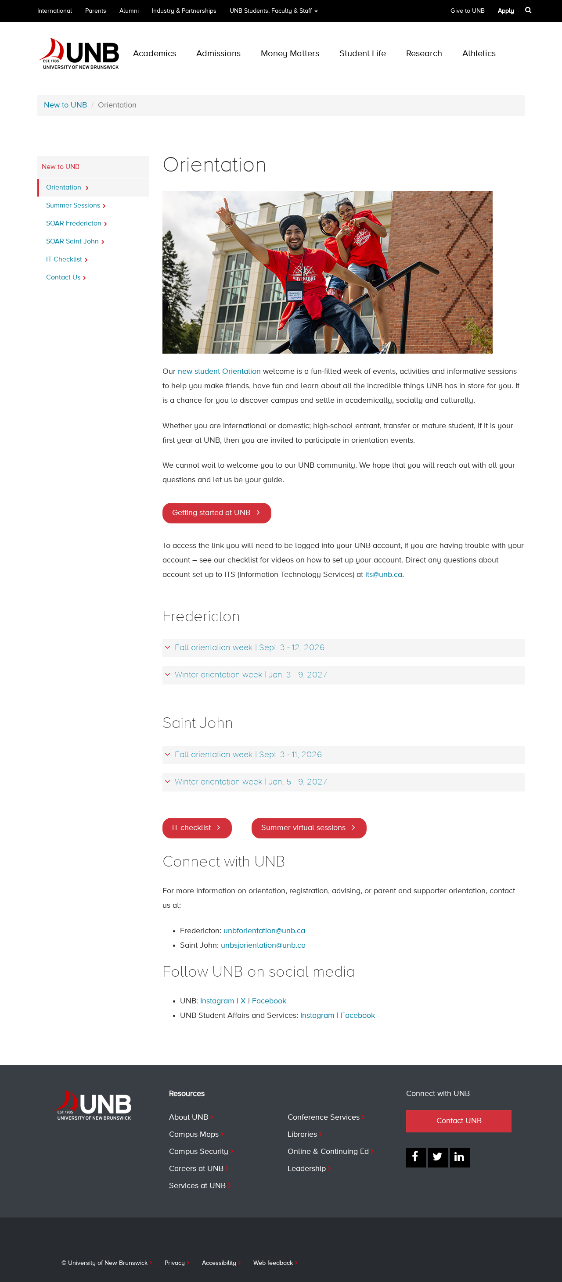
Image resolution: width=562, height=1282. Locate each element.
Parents (95, 11)
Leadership (307, 1169)
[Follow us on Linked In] (460, 1157)
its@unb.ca (383, 575)
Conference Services (324, 1117)
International (54, 11)
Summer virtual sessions (303, 828)
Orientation (64, 187)
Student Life (362, 53)
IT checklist (191, 828)
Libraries (302, 1135)
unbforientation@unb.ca (264, 931)
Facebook (269, 1001)
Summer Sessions (73, 205)
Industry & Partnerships (184, 11)
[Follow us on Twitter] (438, 1157)
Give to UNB (467, 11)
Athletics (479, 53)
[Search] (529, 10)
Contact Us (63, 277)
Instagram (217, 1001)
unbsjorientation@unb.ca (263, 945)
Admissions (218, 53)
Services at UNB (197, 1186)
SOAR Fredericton (73, 223)
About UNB (188, 1117)
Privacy (175, 1263)
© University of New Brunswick (104, 1263)
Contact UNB (459, 1121)
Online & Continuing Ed (328, 1152)
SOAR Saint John (72, 241)
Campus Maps (194, 1135)
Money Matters (290, 53)
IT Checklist (64, 259)
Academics (154, 53)
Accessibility (219, 1263)
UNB (271, 11)
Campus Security (198, 1152)
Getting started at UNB (211, 513)
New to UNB (65, 105)
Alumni (129, 11)
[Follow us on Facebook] (416, 1157)
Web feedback (273, 1263)
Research (424, 53)
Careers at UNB (196, 1169)
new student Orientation (219, 372)
